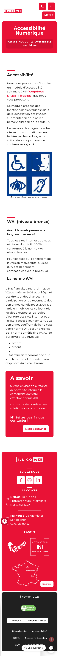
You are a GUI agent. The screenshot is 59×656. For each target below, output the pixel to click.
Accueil (12, 41)
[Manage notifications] (51, 639)
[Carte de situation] (25, 573)
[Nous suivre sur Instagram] (30, 480)
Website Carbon (37, 620)
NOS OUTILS (26, 41)
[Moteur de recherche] (42, 6)
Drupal (12, 95)
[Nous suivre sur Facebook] (21, 480)
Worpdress (36, 91)
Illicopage (24, 95)
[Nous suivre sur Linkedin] (38, 480)
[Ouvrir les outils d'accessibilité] (4, 521)
